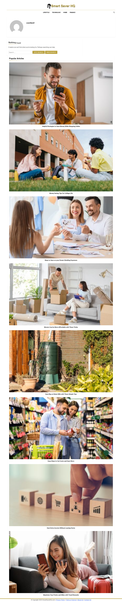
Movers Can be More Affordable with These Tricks (61, 327)
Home (65, 12)
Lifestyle (46, 12)
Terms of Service (71, 600)
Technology (56, 12)
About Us (80, 600)
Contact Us (87, 600)
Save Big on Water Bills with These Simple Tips (61, 394)
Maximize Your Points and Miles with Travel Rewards (61, 595)
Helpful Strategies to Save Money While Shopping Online (61, 126)
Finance (72, 12)
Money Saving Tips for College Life (61, 193)
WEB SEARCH (51, 52)
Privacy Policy (60, 600)
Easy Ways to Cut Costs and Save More (61, 461)
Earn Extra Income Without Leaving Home (61, 528)
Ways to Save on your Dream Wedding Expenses (61, 260)
